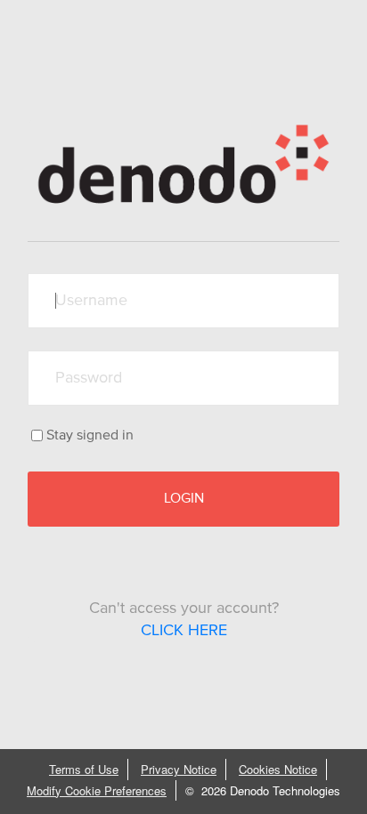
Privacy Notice (178, 769)
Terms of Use (83, 769)
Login (184, 498)
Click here (184, 631)
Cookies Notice (278, 769)
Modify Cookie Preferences (97, 790)
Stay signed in (90, 435)
